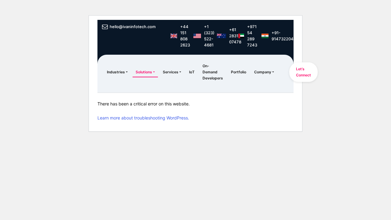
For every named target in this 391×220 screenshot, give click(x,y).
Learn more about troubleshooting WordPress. (143, 117)
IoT (192, 72)
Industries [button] (116, 72)
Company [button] (262, 72)
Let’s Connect (303, 72)
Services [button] (170, 72)
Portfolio (238, 72)
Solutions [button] (144, 72)
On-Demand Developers (213, 72)
